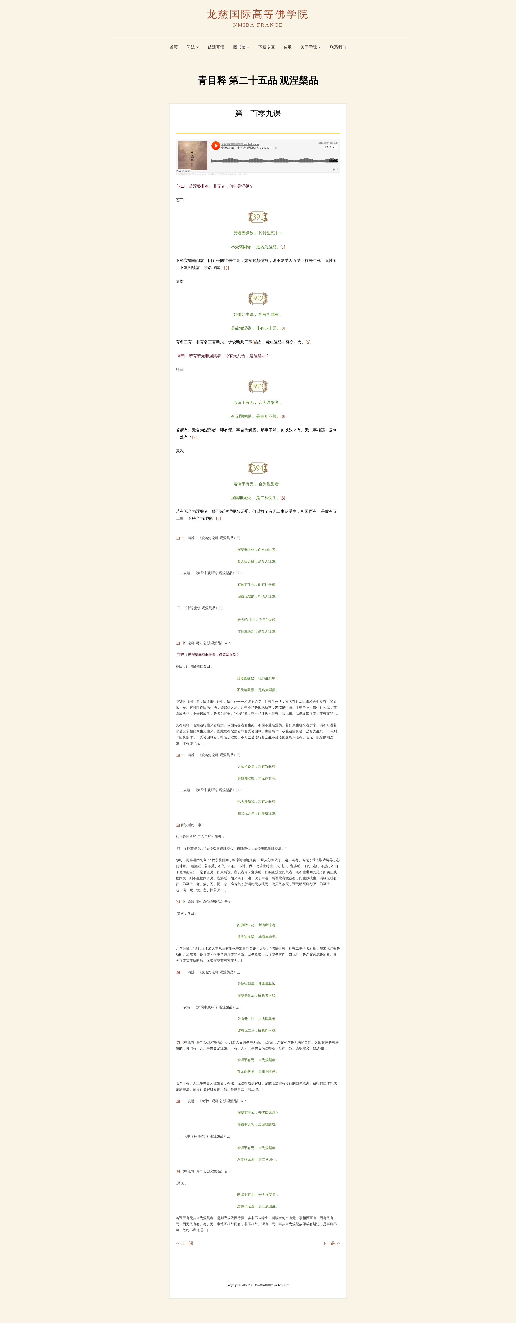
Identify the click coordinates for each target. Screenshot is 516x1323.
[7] (194, 437)
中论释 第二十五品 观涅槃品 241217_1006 (227, 174)
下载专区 (266, 47)
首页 (174, 47)
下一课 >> (331, 1243)
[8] (282, 497)
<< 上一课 (184, 1243)
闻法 (191, 47)
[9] (218, 518)
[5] (308, 342)
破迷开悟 (216, 47)
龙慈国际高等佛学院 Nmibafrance (191, 174)
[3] (282, 328)
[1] (282, 247)
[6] (282, 416)
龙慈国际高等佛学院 (258, 14)
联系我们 (338, 47)
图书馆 (239, 47)
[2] (226, 267)
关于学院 (309, 47)
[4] (254, 342)
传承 (288, 47)
